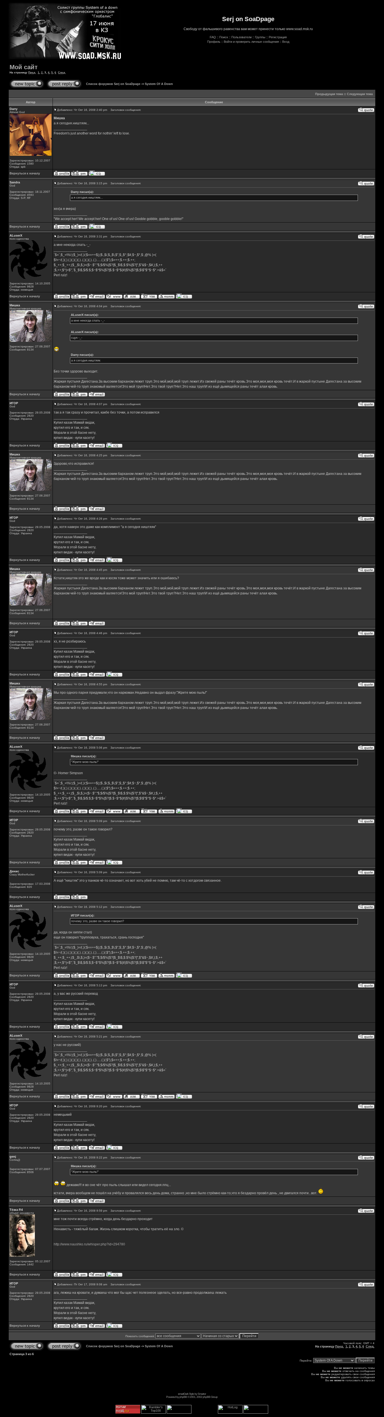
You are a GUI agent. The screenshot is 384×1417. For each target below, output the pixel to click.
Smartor (202, 1393)
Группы (260, 37)
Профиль (213, 41)
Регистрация (278, 37)
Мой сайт (24, 67)
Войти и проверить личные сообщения (251, 41)
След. (62, 72)
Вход (285, 41)
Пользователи (241, 37)
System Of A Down (159, 84)
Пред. (32, 72)
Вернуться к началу (25, 173)
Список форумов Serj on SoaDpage (113, 84)
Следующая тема (360, 94)
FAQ (213, 37)
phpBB (183, 1396)
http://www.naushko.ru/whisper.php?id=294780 (89, 1244)
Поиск (223, 37)
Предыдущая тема (329, 94)
